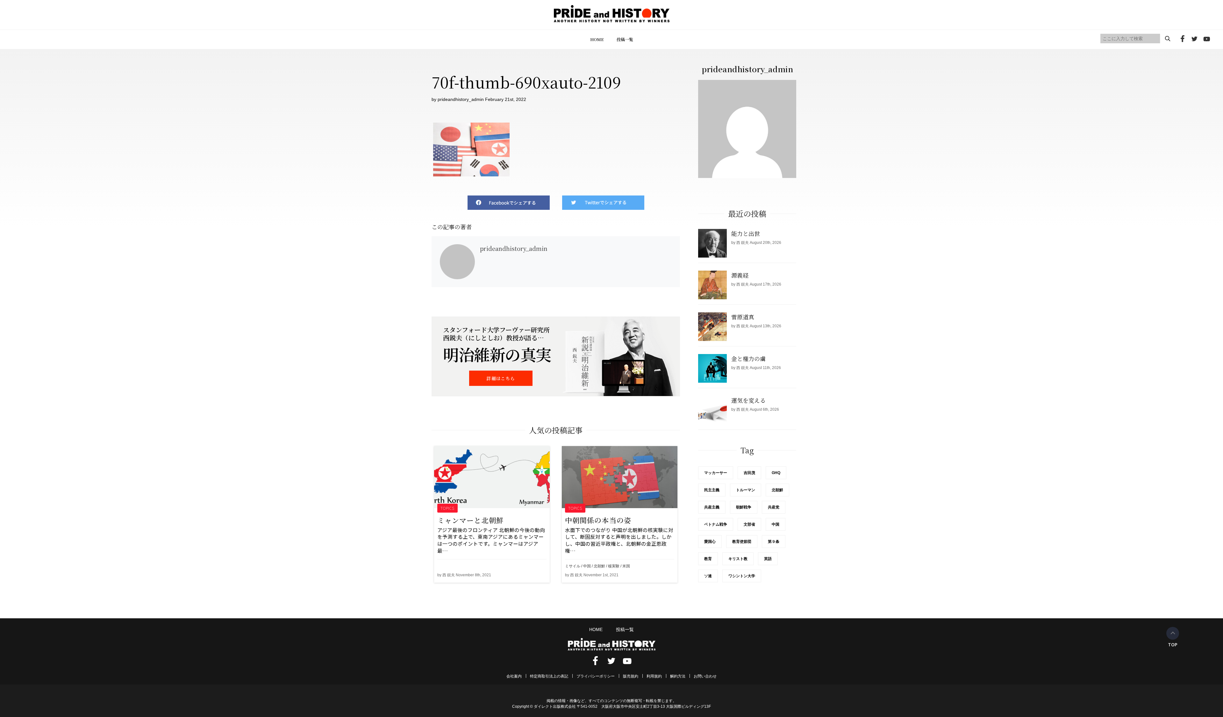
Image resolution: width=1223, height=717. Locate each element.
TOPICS (447, 508)
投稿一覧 (625, 39)
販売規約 (630, 676)
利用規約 (654, 676)
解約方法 (677, 676)
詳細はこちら (501, 378)
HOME (597, 39)
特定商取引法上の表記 (549, 676)
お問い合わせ (705, 676)
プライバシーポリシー (595, 676)
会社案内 (514, 676)
